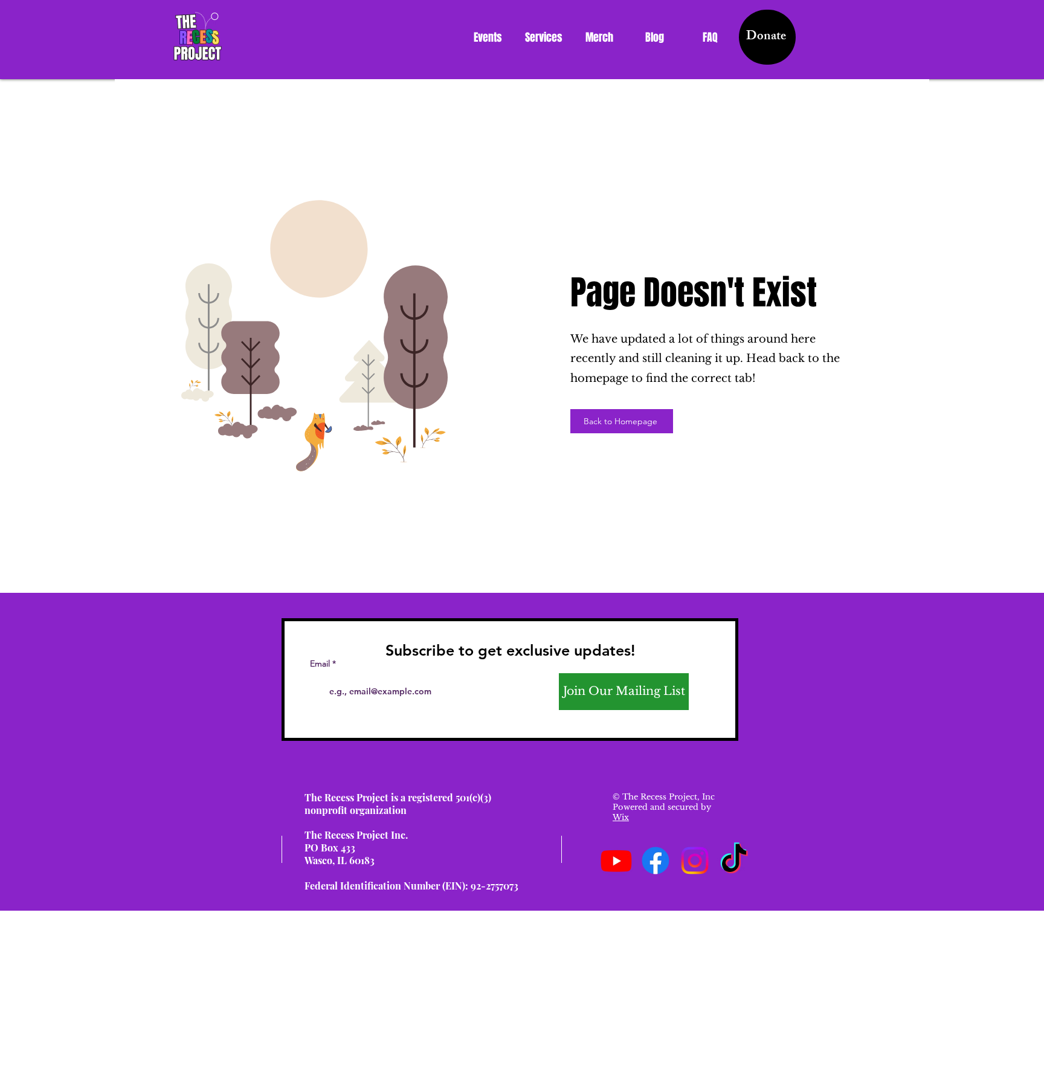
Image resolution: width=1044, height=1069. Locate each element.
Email (320, 663)
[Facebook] (655, 860)
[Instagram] (695, 860)
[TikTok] (734, 860)
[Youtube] (616, 860)
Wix (621, 817)
